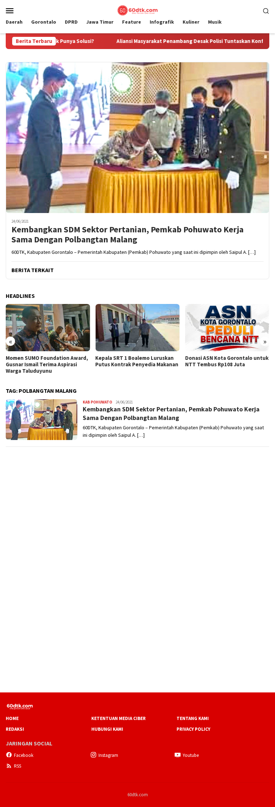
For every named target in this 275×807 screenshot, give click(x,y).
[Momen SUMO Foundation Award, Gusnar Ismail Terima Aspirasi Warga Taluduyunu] (48, 327)
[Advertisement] (137, 503)
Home (12, 718)
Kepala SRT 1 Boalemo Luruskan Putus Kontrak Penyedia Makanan (136, 361)
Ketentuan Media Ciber (118, 718)
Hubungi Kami (107, 729)
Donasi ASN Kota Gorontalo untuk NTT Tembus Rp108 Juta (227, 361)
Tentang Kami (193, 718)
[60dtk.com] (137, 9)
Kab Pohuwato (97, 402)
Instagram (108, 755)
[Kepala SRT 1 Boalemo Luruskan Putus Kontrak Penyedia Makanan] (137, 327)
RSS (17, 766)
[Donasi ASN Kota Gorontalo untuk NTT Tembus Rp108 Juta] (227, 327)
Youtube (191, 755)
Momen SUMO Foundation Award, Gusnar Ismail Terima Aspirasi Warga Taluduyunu (47, 364)
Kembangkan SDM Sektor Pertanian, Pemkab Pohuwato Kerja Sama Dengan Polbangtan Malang (127, 234)
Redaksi (15, 729)
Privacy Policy (193, 729)
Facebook (23, 755)
